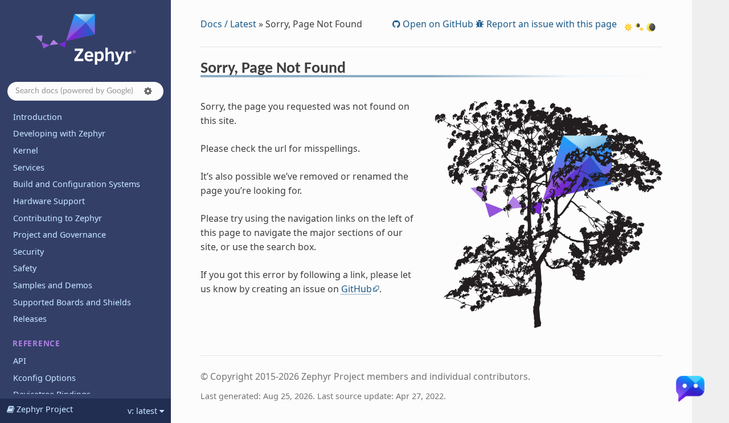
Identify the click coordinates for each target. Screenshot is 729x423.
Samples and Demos (52, 285)
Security (28, 251)
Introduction (37, 116)
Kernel (25, 150)
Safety (24, 268)
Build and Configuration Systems (76, 184)
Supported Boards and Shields (72, 302)
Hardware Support (49, 201)
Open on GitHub (436, 23)
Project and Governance (59, 234)
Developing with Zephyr (59, 133)
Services (28, 167)
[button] (148, 91)
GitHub (356, 289)
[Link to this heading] (353, 70)
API (19, 360)
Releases (30, 318)
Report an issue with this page (550, 23)
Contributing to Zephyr (57, 218)
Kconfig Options (44, 377)
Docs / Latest (228, 24)
